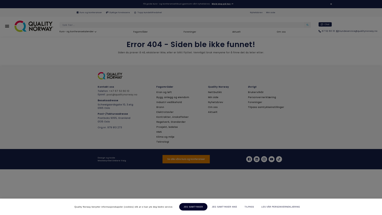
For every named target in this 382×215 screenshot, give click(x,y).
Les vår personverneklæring (280, 207)
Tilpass (249, 207)
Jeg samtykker (193, 207)
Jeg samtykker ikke (224, 207)
